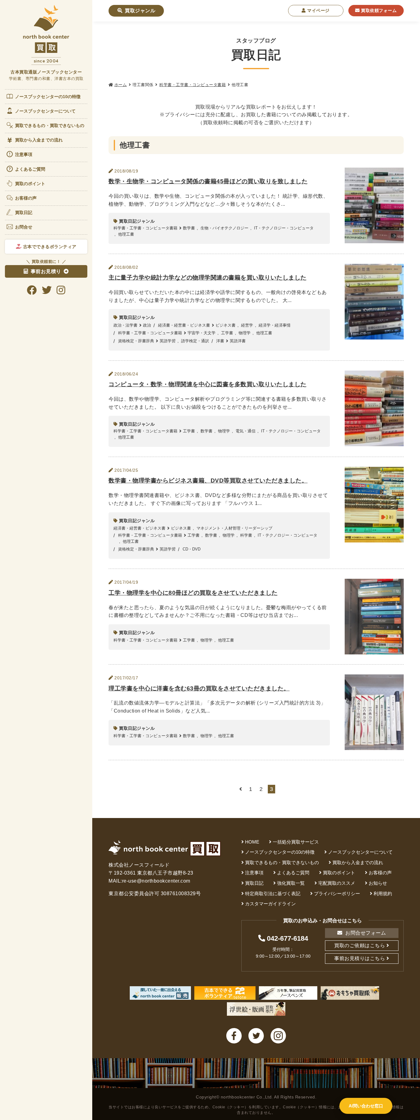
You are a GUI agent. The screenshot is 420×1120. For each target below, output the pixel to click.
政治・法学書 (125, 325)
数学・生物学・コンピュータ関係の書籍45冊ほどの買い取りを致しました (208, 181)
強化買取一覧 (291, 883)
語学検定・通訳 (195, 341)
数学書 (189, 228)
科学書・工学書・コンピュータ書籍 (192, 84)
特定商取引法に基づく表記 (272, 893)
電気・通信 (246, 431)
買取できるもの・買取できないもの (50, 125)
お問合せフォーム (365, 932)
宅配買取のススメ (336, 883)
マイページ (318, 10)
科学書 (246, 535)
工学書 (227, 333)
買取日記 (23, 212)
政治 (147, 325)
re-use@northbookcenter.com (156, 881)
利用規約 (383, 893)
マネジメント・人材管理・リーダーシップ (234, 528)
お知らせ (378, 883)
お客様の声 (26, 198)
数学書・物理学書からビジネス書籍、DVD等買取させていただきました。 (208, 480)
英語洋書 (238, 341)
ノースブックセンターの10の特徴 (48, 96)
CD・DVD (191, 549)
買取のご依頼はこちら (359, 945)
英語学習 (168, 341)
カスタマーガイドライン (270, 903)
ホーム (120, 84)
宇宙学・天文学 (202, 333)
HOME (252, 841)
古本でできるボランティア (49, 246)
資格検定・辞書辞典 (136, 341)
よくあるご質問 (30, 169)
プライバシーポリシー (337, 893)
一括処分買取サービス (296, 841)
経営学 (247, 325)
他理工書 (126, 234)
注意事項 (23, 154)
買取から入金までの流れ (39, 139)
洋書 (220, 341)
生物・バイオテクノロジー (224, 228)
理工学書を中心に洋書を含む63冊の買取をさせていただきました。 (199, 688)
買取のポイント (30, 183)
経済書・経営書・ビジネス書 (184, 325)
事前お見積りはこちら (359, 958)
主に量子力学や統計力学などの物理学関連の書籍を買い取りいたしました (208, 277)
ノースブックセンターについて (45, 111)
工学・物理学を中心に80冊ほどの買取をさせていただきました (193, 593)
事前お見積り (46, 271)
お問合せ (23, 226)
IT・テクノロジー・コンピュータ (284, 228)
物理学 (245, 333)
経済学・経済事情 (275, 325)
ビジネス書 (226, 325)
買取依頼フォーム (378, 10)
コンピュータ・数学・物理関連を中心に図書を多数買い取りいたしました (208, 384)
